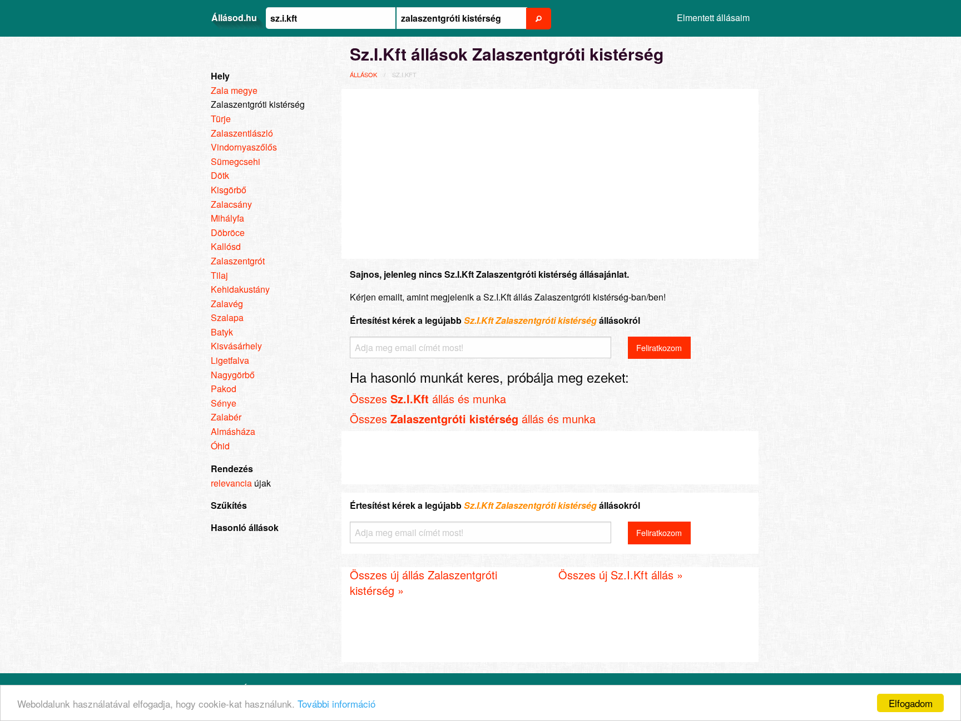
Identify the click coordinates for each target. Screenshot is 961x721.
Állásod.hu (234, 17)
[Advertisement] (550, 172)
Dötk (220, 175)
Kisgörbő (228, 189)
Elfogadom (911, 703)
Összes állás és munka (428, 398)
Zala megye (234, 90)
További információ (336, 703)
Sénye (223, 403)
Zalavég (227, 303)
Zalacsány (231, 204)
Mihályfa (227, 218)
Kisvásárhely (236, 345)
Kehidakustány (240, 289)
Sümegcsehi (235, 161)
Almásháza (233, 431)
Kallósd (226, 246)
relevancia (231, 483)
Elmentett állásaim (713, 17)
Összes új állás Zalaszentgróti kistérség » (423, 582)
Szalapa (227, 317)
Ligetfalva (230, 360)
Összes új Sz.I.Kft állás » (620, 575)
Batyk (222, 332)
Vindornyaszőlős (244, 147)
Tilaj (219, 275)
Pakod (223, 388)
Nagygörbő (233, 374)
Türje (221, 118)
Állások (363, 74)
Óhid (220, 445)
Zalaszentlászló (242, 133)
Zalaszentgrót (238, 260)
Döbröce (228, 232)
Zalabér (226, 416)
